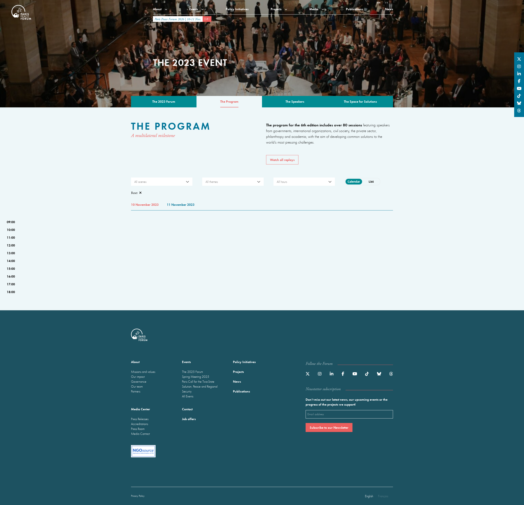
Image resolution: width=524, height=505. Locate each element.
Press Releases (139, 419)
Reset (134, 193)
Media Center (140, 409)
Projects (276, 9)
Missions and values (143, 372)
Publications (354, 9)
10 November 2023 (145, 204)
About (157, 9)
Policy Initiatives (237, 9)
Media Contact (140, 434)
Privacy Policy (138, 496)
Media (314, 9)
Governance (138, 381)
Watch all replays (282, 159)
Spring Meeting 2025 (195, 377)
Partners (135, 391)
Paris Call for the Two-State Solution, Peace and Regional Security (200, 386)
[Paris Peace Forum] (21, 5)
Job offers (189, 419)
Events (194, 9)
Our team (137, 386)
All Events (187, 396)
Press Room (138, 429)
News (389, 9)
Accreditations (139, 424)
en (379, 2)
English (369, 496)
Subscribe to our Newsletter (329, 427)
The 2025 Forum (192, 372)
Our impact (138, 377)
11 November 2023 (180, 204)
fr (386, 2)
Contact (187, 409)
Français (383, 496)
